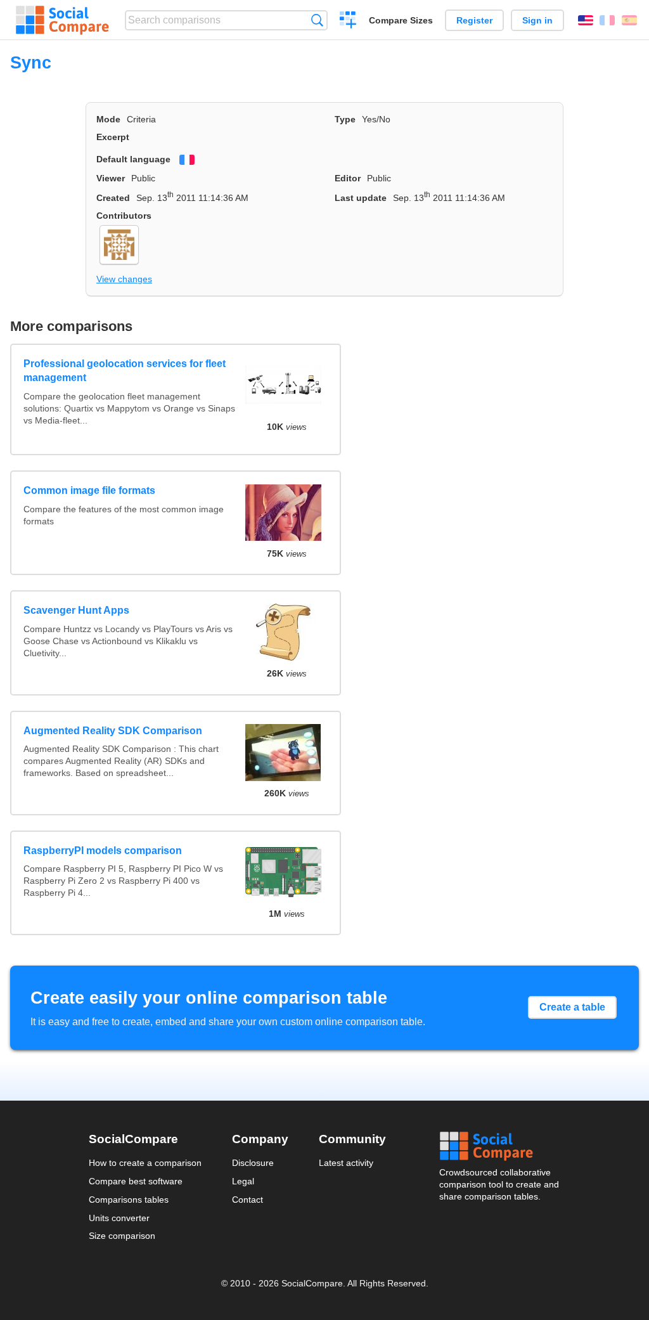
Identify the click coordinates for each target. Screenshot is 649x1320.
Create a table (572, 1007)
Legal (243, 1181)
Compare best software (136, 1181)
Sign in (537, 20)
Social (500, 1146)
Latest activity (346, 1163)
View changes (124, 279)
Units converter (119, 1218)
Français (607, 20)
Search (317, 20)
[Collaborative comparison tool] (62, 20)
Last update (361, 198)
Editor (348, 178)
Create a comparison (348, 22)
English (585, 20)
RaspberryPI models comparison (102, 850)
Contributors (123, 215)
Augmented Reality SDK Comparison (112, 730)
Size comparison (122, 1236)
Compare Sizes (401, 20)
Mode (108, 119)
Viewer (110, 178)
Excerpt (112, 137)
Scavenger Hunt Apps (76, 610)
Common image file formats (89, 490)
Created (113, 198)
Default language (133, 159)
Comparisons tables (129, 1199)
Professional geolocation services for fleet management (124, 370)
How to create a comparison (145, 1163)
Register (474, 20)
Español (629, 20)
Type (345, 119)
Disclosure (253, 1163)
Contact (247, 1199)
